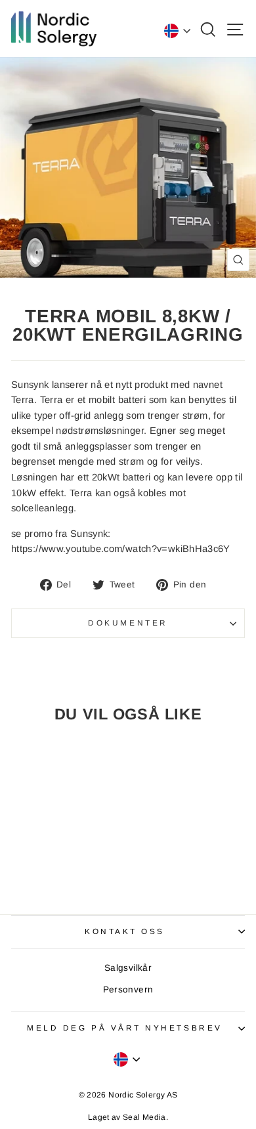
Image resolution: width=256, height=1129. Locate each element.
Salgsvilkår (128, 968)
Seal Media (144, 1117)
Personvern (128, 989)
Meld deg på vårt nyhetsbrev (124, 1027)
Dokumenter (127, 622)
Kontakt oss (125, 931)
